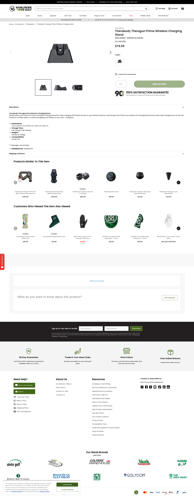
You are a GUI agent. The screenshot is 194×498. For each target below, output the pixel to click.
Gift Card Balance (24, 411)
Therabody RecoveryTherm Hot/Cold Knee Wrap (54, 192)
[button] (160, 8)
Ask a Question (169, 297)
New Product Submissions (102, 409)
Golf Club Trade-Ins (100, 395)
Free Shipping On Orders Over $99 (71, 20)
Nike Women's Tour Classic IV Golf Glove (168, 237)
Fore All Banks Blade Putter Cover (54, 236)
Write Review (120, 38)
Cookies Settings (67, 490)
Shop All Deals (97, 431)
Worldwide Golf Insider (101, 398)
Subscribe (136, 328)
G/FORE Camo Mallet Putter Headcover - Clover (111, 237)
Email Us (21, 391)
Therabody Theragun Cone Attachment (168, 192)
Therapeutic (30, 24)
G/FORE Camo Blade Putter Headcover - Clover (140, 237)
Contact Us (60, 395)
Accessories (19, 24)
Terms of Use (44, 491)
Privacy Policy (63, 336)
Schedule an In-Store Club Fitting (110, 2)
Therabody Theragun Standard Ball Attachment (139, 192)
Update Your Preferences (102, 406)
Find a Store (90, 2)
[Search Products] (147, 9)
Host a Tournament (100, 402)
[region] (41, 487)
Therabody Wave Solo (111, 192)
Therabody (119, 28)
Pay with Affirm (98, 413)
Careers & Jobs (62, 391)
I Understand (67, 485)
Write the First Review (97, 281)
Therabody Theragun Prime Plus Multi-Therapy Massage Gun (25, 192)
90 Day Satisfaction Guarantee (104, 387)
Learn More (97, 455)
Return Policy (21, 404)
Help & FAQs (21, 400)
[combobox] (92, 8)
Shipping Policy (23, 408)
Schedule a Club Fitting (101, 384)
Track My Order (23, 397)
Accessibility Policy (99, 424)
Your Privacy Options (100, 417)
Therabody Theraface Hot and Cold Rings (83, 192)
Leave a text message (25, 385)
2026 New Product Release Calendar (69, 2)
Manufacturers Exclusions (102, 391)
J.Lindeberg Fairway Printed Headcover (25, 237)
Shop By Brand (98, 435)
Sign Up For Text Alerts (126, 20)
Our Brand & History (64, 384)
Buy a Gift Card (131, 2)
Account (174, 8)
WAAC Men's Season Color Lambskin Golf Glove (83, 237)
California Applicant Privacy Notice (106, 427)
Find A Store (60, 387)
